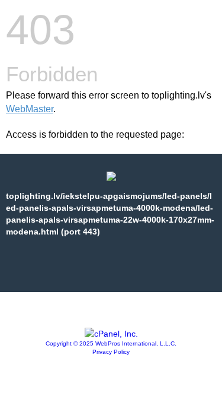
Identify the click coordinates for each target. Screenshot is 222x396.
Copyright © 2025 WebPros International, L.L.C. (111, 343)
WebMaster (29, 109)
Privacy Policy (111, 352)
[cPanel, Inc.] (111, 333)
